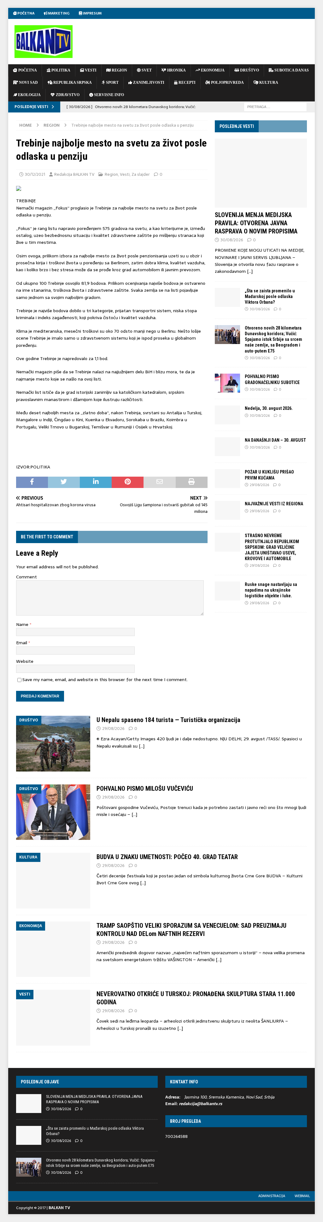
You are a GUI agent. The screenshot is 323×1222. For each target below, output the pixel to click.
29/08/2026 (259, 485)
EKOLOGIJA (29, 95)
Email (22, 642)
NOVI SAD (28, 82)
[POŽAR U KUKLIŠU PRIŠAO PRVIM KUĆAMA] (227, 478)
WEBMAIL (302, 1196)
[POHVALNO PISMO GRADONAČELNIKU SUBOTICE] (227, 383)
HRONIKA (176, 70)
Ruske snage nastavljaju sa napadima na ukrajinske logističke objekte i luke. (271, 590)
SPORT (112, 82)
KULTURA (268, 82)
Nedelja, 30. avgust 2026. (269, 408)
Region (111, 174)
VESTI (90, 70)
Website (24, 661)
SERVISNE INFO (108, 95)
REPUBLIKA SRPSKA (72, 82)
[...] (250, 271)
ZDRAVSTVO (67, 95)
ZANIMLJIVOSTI (148, 82)
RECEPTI (187, 82)
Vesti (125, 174)
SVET (146, 70)
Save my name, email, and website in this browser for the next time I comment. (105, 679)
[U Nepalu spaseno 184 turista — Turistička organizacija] (53, 743)
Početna (25, 13)
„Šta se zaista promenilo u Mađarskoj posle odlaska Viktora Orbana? (270, 296)
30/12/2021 (35, 174)
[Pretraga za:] (275, 106)
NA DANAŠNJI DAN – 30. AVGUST (275, 440)
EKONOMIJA (212, 70)
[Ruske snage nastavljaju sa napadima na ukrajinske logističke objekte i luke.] (227, 591)
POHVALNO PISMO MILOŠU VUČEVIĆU (145, 788)
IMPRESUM (92, 13)
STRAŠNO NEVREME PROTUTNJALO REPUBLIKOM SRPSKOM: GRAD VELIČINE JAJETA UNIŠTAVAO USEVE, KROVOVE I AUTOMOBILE (272, 547)
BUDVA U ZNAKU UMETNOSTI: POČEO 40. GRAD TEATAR (167, 857)
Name (23, 624)
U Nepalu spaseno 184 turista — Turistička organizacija (168, 720)
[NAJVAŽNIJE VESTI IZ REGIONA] (227, 510)
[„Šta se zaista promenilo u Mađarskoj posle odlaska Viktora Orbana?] (227, 297)
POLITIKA (60, 70)
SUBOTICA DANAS (291, 70)
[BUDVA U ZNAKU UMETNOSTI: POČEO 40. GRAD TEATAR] (53, 881)
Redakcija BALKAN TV (74, 174)
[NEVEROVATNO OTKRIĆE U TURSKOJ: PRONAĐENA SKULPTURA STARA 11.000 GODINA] (53, 1018)
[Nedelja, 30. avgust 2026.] (227, 414)
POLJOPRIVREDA (227, 82)
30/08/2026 (231, 240)
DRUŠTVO (249, 70)
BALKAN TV (59, 1208)
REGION (119, 70)
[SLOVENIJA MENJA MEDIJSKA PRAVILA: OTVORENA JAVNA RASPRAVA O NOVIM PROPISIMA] (261, 173)
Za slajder (141, 174)
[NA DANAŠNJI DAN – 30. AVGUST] (227, 446)
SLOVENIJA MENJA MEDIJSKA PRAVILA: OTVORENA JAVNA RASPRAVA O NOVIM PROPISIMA (256, 223)
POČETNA (27, 70)
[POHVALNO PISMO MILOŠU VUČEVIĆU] (53, 812)
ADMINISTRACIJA (271, 1196)
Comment (26, 576)
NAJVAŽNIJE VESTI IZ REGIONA (274, 503)
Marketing (58, 13)
